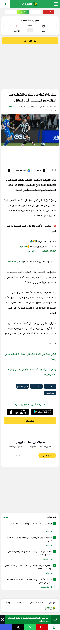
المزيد (6, 517)
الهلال (50, 386)
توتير (10, 170)
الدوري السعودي (22, 386)
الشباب (36, 386)
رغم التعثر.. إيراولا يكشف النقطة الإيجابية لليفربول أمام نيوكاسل (28, 619)
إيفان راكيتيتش (50, 393)
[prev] (56, 25)
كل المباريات (30, 41)
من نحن (52, 603)
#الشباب (22, 246)
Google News (25, 170)
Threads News (40, 170)
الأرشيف (8, 603)
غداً (10, 12)
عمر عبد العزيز (46, 106)
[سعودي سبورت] (30, 4)
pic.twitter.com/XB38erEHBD (42, 251)
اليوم (23, 12)
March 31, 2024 (15, 261)
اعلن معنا (20, 603)
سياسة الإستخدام (36, 603)
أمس (36, 12)
